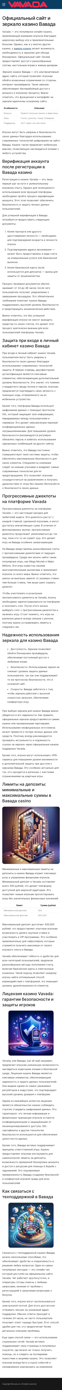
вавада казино (22, 48)
